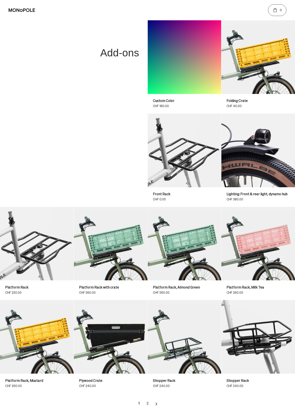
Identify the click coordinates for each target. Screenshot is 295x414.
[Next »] (156, 404)
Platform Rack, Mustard (37, 346)
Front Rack (184, 160)
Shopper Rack (184, 346)
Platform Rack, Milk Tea (258, 253)
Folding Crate (258, 66)
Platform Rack (37, 253)
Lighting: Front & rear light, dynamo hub (258, 160)
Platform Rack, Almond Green (184, 253)
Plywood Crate (111, 346)
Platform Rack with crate (111, 253)
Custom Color (184, 66)
